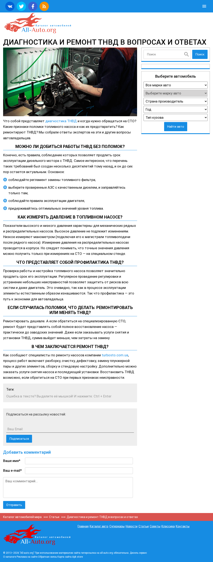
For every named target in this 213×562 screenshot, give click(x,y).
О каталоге (9, 556)
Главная (83, 526)
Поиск (199, 54)
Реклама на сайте (27, 556)
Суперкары (117, 526)
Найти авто (175, 126)
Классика (168, 526)
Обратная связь (47, 556)
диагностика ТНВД (61, 121)
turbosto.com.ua (115, 355)
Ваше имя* (11, 461)
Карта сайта (64, 556)
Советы (155, 526)
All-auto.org (37, 23)
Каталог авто (99, 526)
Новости (131, 526)
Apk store (77, 556)
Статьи (144, 526)
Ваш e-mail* (12, 471)
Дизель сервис (138, 552)
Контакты (182, 526)
